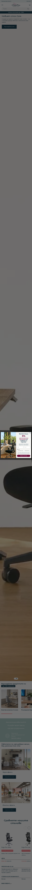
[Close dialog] (30, 433)
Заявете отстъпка (23, 455)
